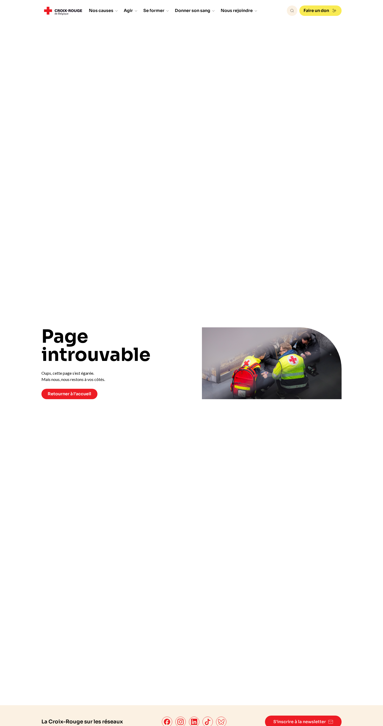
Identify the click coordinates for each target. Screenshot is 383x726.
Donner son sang (192, 10)
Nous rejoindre (237, 10)
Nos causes (101, 10)
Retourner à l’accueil (69, 394)
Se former (153, 10)
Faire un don (316, 10)
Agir (128, 10)
